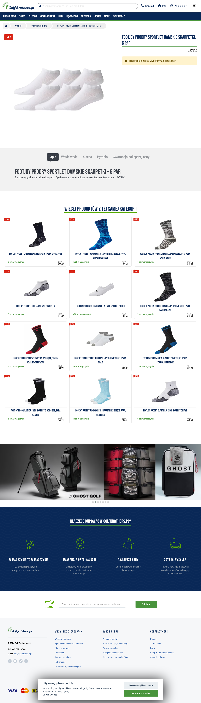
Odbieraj (146, 604)
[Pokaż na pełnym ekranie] (7, 46)
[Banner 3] (98, 502)
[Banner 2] (95, 502)
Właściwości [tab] (69, 157)
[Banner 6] (105, 502)
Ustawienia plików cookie (140, 685)
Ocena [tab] (87, 157)
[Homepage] (18, 6)
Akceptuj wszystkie (141, 693)
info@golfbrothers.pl (23, 653)
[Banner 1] (93, 502)
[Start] (7, 25)
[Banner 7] (108, 502)
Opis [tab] (53, 157)
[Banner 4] (100, 502)
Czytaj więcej (50, 694)
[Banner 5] (103, 502)
